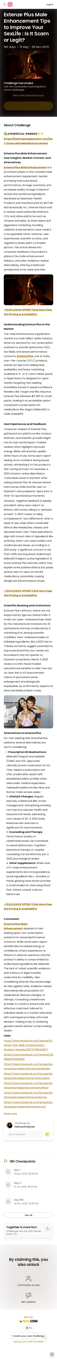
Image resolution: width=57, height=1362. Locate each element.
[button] (29, 1328)
